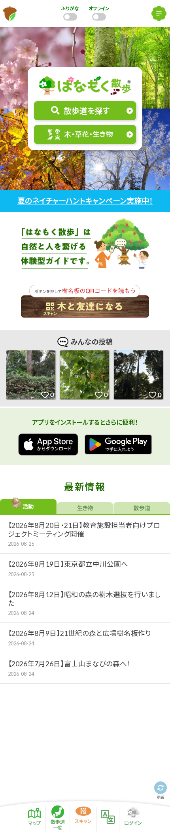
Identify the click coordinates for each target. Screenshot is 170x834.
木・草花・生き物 (88, 134)
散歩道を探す (87, 110)
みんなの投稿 (92, 341)
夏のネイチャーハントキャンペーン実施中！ (85, 200)
